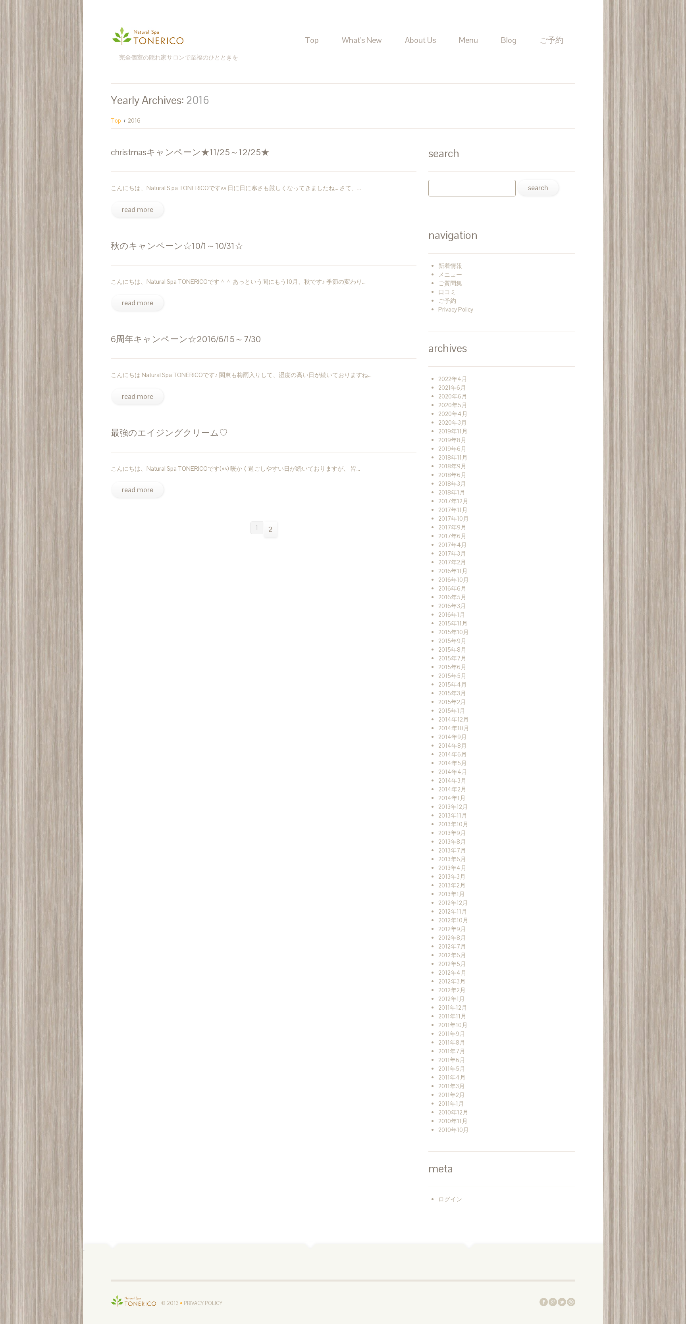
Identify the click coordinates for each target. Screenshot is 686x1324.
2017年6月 (452, 536)
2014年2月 (452, 789)
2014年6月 (452, 754)
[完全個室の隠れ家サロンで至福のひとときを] (134, 1300)
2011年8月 (451, 1042)
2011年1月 (451, 1103)
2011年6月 (451, 1060)
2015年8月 (452, 649)
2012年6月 (452, 955)
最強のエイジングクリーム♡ (169, 432)
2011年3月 (451, 1086)
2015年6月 (452, 667)
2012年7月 (452, 946)
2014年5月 (452, 763)
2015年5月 (452, 675)
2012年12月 (453, 902)
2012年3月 (452, 981)
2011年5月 (451, 1068)
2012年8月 (452, 937)
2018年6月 (452, 475)
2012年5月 (452, 964)
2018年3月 (452, 483)
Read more (137, 209)
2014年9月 (452, 737)
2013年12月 (453, 806)
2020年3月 (452, 422)
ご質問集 (450, 283)
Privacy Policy (455, 309)
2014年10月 (453, 728)
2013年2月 (452, 885)
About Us (420, 40)
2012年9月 (452, 929)
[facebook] (544, 1301)
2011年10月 (453, 1025)
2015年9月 (452, 641)
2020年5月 (452, 405)
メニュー (450, 274)
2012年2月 (452, 990)
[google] (553, 1301)
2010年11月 (453, 1121)
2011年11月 (452, 1016)
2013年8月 (452, 841)
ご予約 (551, 40)
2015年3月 (452, 693)
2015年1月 (451, 710)
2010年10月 (453, 1129)
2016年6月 (452, 588)
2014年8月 (452, 745)
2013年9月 (452, 833)
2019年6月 (452, 448)
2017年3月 (452, 553)
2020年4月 (453, 414)
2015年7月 (452, 658)
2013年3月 (452, 876)
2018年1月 (451, 492)
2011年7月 (451, 1051)
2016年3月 (452, 606)
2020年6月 (452, 396)
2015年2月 (452, 702)
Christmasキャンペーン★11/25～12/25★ (190, 152)
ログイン (450, 1199)
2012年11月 (452, 911)
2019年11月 (453, 431)
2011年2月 (451, 1095)
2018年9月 (452, 466)
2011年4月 (452, 1077)
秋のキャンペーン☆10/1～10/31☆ (177, 245)
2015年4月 (452, 684)
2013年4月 (452, 868)
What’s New (362, 40)
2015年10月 (453, 632)
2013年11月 (452, 815)
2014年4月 (452, 772)
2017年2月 (452, 562)
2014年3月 (452, 780)
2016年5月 (452, 597)
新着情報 (450, 265)
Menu (468, 40)
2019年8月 (452, 440)
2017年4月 (452, 544)
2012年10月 (453, 920)
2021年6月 (452, 387)
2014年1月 (452, 798)
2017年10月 (453, 518)
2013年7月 (452, 850)
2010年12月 (453, 1112)
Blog (508, 40)
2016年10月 (453, 579)
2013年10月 (453, 824)
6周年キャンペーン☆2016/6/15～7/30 (186, 338)
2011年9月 (451, 1033)
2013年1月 (451, 894)
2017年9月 (452, 527)
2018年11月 (453, 457)
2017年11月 (453, 510)
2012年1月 (451, 999)
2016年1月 (451, 614)
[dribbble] (571, 1301)
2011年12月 (452, 1007)
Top (312, 40)
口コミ (447, 292)
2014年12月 (453, 719)
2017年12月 (453, 501)
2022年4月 (452, 379)
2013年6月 (452, 859)
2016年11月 (453, 571)
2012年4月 (452, 972)
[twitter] (562, 1301)
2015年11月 (453, 623)
